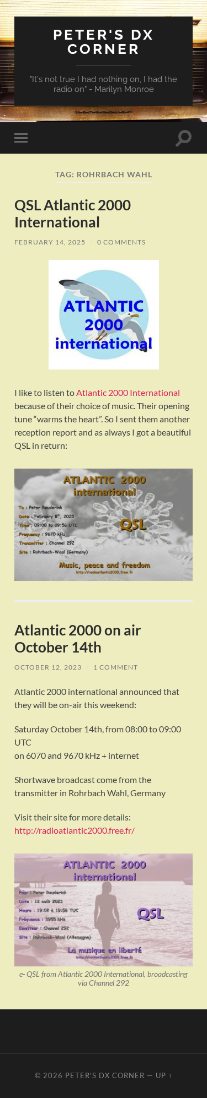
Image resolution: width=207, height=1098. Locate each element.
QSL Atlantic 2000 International (72, 213)
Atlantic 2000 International (128, 392)
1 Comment (115, 667)
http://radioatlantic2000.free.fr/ (74, 830)
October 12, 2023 (48, 667)
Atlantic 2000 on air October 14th (77, 638)
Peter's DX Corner (104, 41)
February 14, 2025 (50, 242)
